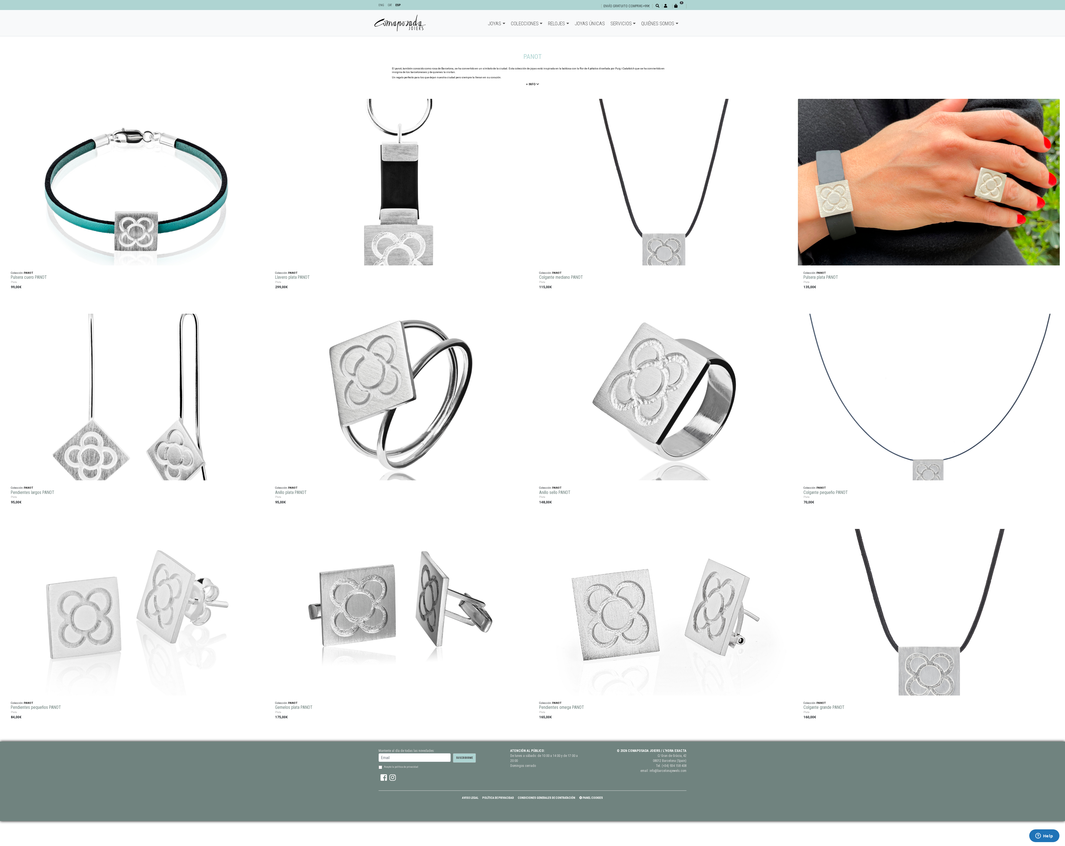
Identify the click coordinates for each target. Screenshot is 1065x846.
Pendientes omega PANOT (561, 707)
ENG (381, 5)
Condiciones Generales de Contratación (546, 798)
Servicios (621, 23)
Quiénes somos (657, 23)
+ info (531, 84)
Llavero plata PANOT (292, 277)
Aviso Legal (470, 798)
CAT (390, 5)
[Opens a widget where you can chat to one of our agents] (1044, 836)
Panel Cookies (592, 798)
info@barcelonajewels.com (668, 771)
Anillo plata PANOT (290, 492)
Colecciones (525, 23)
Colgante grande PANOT (823, 707)
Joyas (494, 23)
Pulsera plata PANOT (820, 277)
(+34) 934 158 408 (674, 766)
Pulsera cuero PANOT (29, 277)
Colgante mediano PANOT (561, 277)
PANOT (28, 272)
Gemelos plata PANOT (293, 707)
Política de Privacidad (498, 798)
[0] (679, 6)
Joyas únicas (590, 23)
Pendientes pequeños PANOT (36, 707)
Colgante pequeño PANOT (825, 492)
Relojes (556, 23)
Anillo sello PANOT (554, 492)
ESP (398, 5)
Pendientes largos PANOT (32, 492)
